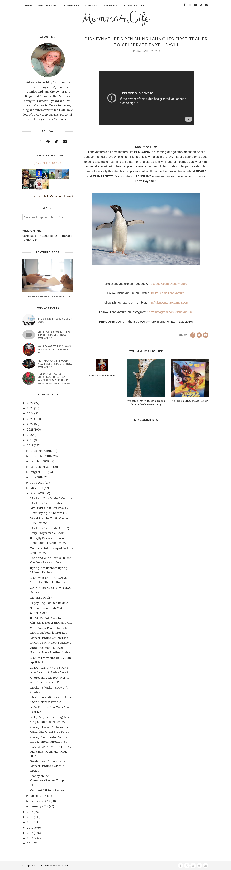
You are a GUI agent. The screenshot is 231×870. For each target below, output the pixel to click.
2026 (30, 403)
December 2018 (41, 451)
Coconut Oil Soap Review (47, 790)
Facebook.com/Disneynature (168, 283)
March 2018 (38, 796)
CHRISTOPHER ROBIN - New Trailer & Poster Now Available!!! (54, 335)
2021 (30, 429)
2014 (30, 827)
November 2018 (41, 456)
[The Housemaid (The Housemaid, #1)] (39, 178)
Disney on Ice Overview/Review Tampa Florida (47, 780)
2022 (30, 424)
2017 (30, 812)
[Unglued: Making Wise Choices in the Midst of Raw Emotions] (52, 178)
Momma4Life (115, 18)
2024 (30, 413)
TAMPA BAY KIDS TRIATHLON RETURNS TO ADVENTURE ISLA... (50, 751)
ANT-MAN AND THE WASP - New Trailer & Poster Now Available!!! (55, 364)
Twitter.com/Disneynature (168, 293)
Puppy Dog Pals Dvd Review (49, 603)
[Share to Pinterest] (205, 335)
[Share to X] (199, 335)
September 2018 (41, 467)
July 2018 (36, 477)
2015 (30, 822)
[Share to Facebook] (192, 335)
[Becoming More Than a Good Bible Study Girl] (25, 188)
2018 (30, 445)
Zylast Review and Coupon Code (55, 320)
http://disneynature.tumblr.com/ (168, 302)
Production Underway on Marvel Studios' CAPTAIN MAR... (47, 765)
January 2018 (39, 806)
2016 (30, 817)
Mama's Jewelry (41, 597)
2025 (30, 408)
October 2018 (39, 461)
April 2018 (37, 493)
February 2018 (40, 801)
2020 (30, 435)
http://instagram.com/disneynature (170, 312)
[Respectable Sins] (25, 178)
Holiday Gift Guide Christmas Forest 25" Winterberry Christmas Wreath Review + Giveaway (55, 378)
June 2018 (37, 482)
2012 (30, 838)
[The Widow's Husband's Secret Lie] (45, 179)
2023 (30, 419)
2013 (30, 833)
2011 (30, 843)
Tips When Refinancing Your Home (48, 296)
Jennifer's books (47, 163)
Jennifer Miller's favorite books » (53, 196)
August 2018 (38, 472)
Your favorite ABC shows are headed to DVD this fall (54, 349)
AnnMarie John (61, 865)
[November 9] (39, 189)
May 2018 (36, 488)
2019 (30, 440)
